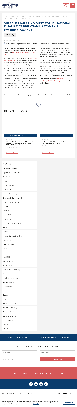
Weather (6, 325)
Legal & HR (6, 257)
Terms (30, 393)
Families (5, 232)
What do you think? (9, 329)
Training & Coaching (9, 312)
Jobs (4, 253)
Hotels (5, 249)
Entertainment (7, 219)
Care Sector (7, 189)
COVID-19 (6, 206)
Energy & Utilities (8, 215)
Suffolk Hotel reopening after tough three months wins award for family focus (20, 143)
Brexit (5, 181)
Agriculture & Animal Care (11, 173)
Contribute (40, 374)
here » (12, 97)
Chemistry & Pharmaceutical (12, 198)
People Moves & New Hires (12, 278)
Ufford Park (16, 41)
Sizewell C (6, 295)
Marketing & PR (8, 265)
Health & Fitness (8, 244)
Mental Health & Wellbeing (11, 270)
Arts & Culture (7, 177)
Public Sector (7, 287)
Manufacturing (8, 261)
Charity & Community (10, 194)
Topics (27, 374)
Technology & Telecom (10, 303)
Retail (5, 291)
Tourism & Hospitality (19, 16)
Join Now (64, 338)
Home (6, 16)
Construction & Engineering (12, 202)
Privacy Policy (21, 393)
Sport (44, 135)
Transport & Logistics (10, 316)
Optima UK (6, 274)
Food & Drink (7, 240)
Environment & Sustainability (12, 223)
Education (6, 211)
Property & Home (8, 282)
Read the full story (12, 153)
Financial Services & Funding (12, 236)
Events (5, 227)
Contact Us (56, 374)
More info (36, 404)
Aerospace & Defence (10, 168)
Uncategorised (8, 320)
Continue (69, 403)
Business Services (9, 185)
